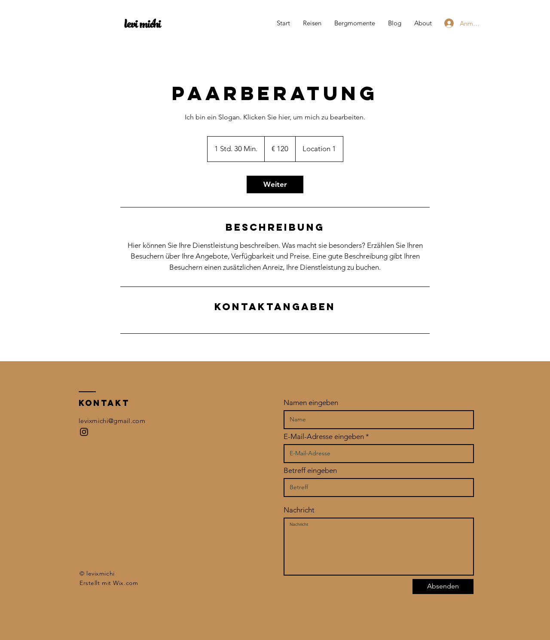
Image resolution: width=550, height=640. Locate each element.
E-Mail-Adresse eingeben (324, 436)
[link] (275, 184)
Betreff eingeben (310, 470)
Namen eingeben (311, 402)
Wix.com (125, 583)
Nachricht (299, 510)
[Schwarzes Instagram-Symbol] (84, 432)
